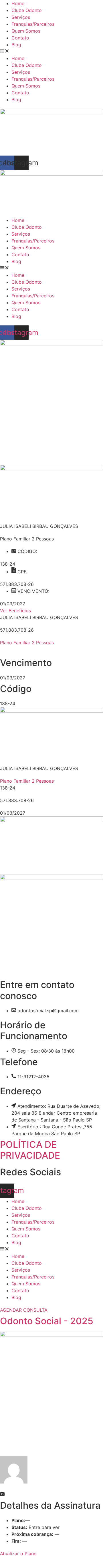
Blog (16, 44)
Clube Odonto (26, 10)
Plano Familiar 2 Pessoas (27, 642)
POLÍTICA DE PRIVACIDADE (30, 1150)
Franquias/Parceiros (32, 24)
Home (17, 3)
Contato (20, 38)
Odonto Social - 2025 (46, 1321)
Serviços (20, 17)
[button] (51, 51)
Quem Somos (25, 31)
